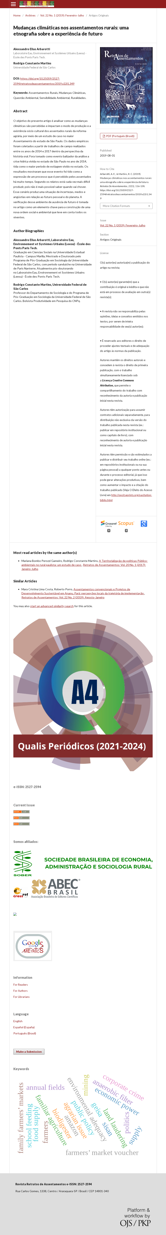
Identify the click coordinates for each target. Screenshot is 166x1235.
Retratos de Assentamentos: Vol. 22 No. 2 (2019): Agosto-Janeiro (62, 597)
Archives (30, 15)
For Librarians (21, 996)
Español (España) (24, 1027)
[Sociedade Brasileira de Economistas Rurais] (83, 875)
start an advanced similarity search (52, 606)
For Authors (20, 990)
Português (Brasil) (24, 1033)
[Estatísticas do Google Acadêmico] (33, 960)
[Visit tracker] (15, 914)
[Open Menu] (13, 4)
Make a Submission (29, 1051)
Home (16, 15)
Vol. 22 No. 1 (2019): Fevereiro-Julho (62, 15)
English (17, 1021)
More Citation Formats (116, 206)
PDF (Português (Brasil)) (120, 136)
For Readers (20, 984)
